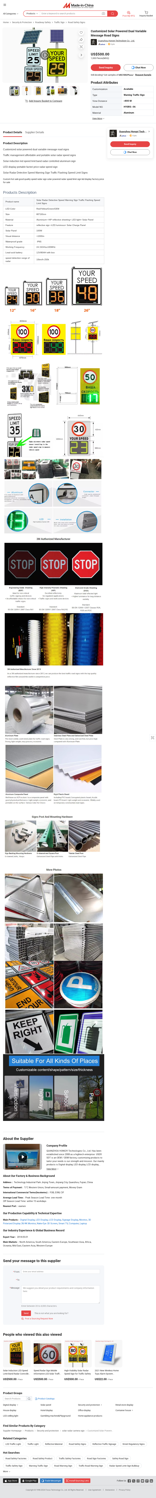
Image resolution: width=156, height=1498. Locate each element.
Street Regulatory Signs (133, 1444)
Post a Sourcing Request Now (37, 1318)
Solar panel (46, 1404)
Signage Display (70, 1219)
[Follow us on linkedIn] (151, 1480)
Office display (84, 1410)
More (5, 1471)
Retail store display (124, 1404)
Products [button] (31, 13)
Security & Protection (22, 22)
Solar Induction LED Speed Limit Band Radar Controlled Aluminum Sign (16, 1373)
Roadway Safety (43, 22)
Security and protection (89, 1404)
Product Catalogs (46, 1398)
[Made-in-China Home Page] (78, 5)
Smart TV (63, 1223)
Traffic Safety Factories (70, 1458)
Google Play (29, 1480)
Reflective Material (53, 1444)
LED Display (42, 1219)
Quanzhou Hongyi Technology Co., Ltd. (116, 40)
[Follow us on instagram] (138, 1480)
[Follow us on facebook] (129, 1480)
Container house (123, 1410)
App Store (11, 1480)
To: (18, 1279)
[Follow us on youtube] (142, 1480)
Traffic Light (33, 1444)
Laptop (83, 1223)
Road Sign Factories (96, 1458)
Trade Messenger (51, 1480)
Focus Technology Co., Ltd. (57, 1490)
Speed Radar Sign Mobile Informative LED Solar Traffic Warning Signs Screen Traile (47, 1373)
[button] (4, 5)
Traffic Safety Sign (14, 1465)
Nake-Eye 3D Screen (47, 1223)
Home (6, 22)
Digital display (9, 1404)
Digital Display (27, 1219)
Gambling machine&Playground (56, 1415)
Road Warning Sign (63, 1465)
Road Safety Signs (76, 22)
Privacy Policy (124, 1490)
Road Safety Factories (15, 1458)
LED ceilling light (10, 1415)
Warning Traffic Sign (38, 1465)
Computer (74, 1223)
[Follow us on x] (133, 1480)
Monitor (83, 1219)
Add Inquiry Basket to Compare (45, 101)
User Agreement (94, 1490)
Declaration (110, 1490)
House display (9, 1410)
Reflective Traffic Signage (104, 1444)
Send (26, 1313)
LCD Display (55, 1219)
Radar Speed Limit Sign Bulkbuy (124, 1465)
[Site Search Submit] (112, 13)
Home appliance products (90, 1415)
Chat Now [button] (140, 67)
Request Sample (143, 75)
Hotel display (47, 1410)
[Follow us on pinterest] (147, 1480)
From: (17, 1271)
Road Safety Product (42, 1458)
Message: (15, 1287)
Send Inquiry (106, 67)
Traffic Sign (59, 22)
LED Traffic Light (13, 1444)
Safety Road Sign (120, 1458)
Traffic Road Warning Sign (91, 1465)
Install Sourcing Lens (79, 1480)
